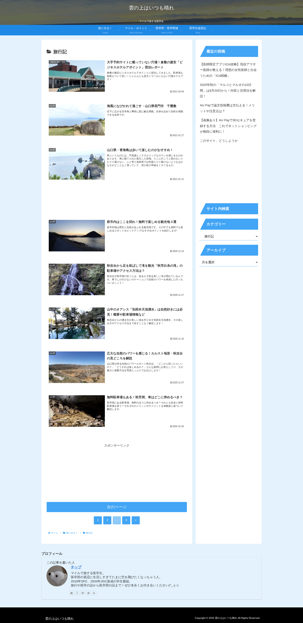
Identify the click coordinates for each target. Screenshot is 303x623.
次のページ (117, 507)
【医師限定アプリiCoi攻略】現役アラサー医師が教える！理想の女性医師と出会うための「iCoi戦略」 (228, 70)
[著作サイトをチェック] (71, 593)
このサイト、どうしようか (219, 140)
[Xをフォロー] (77, 593)
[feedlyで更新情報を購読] (88, 593)
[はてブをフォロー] (82, 593)
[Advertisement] (117, 197)
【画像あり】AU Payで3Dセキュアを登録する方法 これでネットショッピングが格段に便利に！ (228, 125)
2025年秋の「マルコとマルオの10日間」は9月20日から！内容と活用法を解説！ (228, 90)
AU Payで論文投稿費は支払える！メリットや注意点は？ (227, 108)
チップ (76, 567)
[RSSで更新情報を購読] (94, 593)
